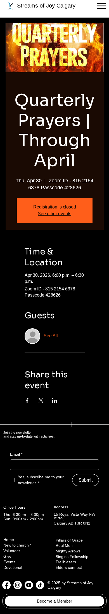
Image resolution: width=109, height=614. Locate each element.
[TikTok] (40, 585)
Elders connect (69, 567)
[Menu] (101, 5)
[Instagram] (17, 585)
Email (16, 454)
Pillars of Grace (69, 540)
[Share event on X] (41, 400)
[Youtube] (29, 585)
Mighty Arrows (68, 551)
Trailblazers (66, 562)
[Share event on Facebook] (27, 400)
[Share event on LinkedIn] (54, 400)
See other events (54, 213)
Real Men (64, 545)
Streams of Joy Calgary (46, 6)
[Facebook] (6, 585)
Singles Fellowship (72, 556)
